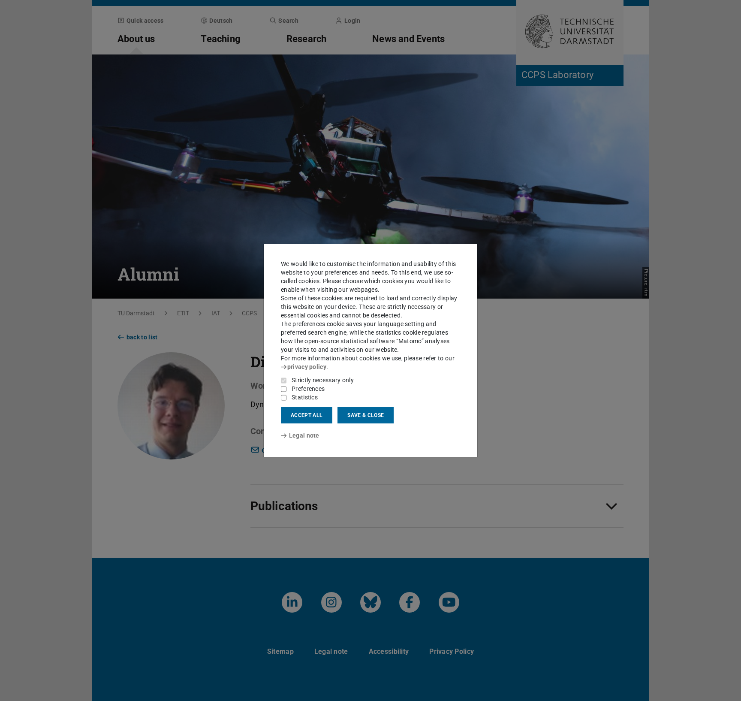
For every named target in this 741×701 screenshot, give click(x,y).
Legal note (304, 435)
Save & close (365, 415)
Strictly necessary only (323, 380)
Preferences (308, 388)
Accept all (306, 415)
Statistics (305, 397)
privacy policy (306, 366)
